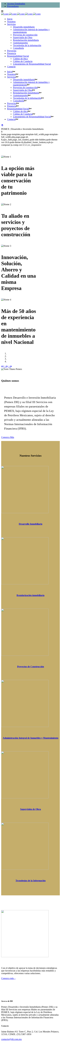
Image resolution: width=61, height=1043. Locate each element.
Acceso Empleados (16, 3)
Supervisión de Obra (30, 809)
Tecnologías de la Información (31, 880)
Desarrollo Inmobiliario (30, 524)
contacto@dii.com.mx (11, 1039)
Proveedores (13, 6)
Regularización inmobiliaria (30, 595)
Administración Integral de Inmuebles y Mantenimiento (30, 738)
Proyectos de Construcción (30, 666)
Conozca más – (8, 978)
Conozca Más (7, 437)
